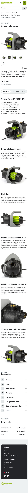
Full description (20, 76)
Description (6, 91)
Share (25, 68)
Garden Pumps (4, 15)
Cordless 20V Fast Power (10, 456)
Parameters (16, 91)
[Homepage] (1, 12)
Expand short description (8, 76)
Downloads (22, 428)
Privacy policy (7, 465)
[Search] (24, 8)
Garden (7, 12)
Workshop (6, 453)
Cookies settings (8, 467)
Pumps (13, 12)
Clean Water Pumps (15, 15)
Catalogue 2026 (8, 462)
